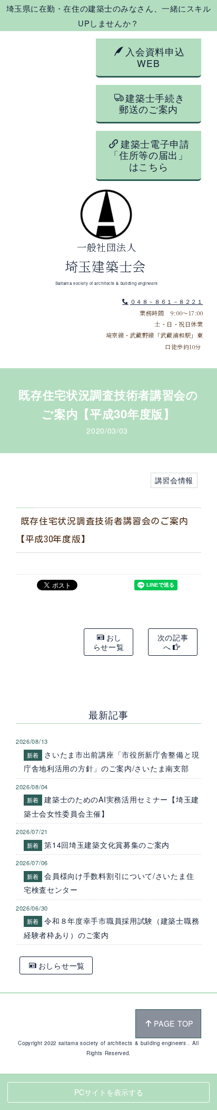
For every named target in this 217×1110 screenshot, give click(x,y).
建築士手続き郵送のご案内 (152, 103)
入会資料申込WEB (154, 57)
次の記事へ (173, 642)
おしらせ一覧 (108, 642)
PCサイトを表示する (108, 1092)
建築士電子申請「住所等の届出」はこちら (149, 155)
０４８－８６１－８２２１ (166, 301)
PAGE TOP (173, 1023)
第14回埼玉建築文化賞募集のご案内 (107, 844)
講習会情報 (174, 480)
